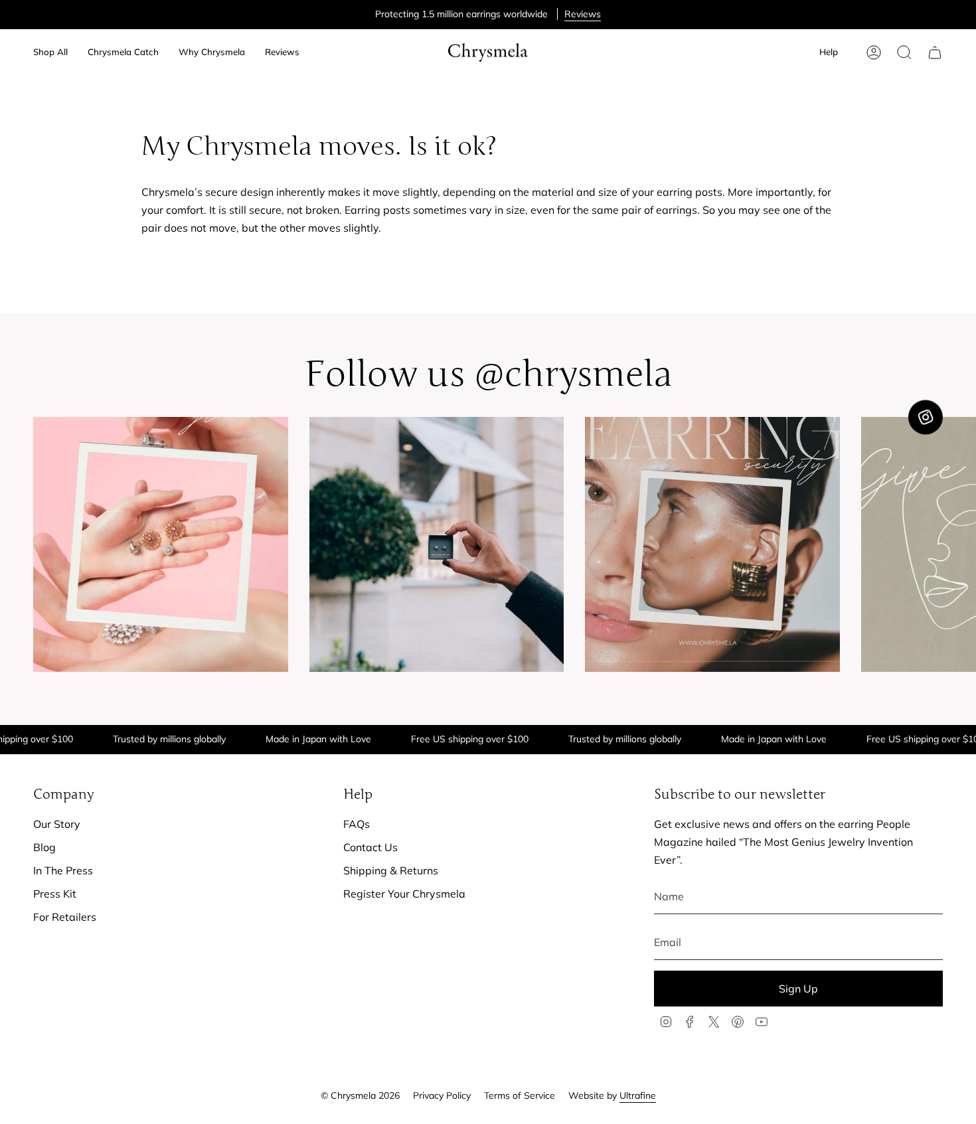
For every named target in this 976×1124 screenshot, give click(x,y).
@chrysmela (573, 374)
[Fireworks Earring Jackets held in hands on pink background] (160, 544)
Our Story (56, 824)
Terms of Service (519, 1095)
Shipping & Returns (390, 870)
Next (956, 544)
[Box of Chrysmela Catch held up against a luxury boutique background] (436, 544)
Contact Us (370, 847)
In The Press (63, 870)
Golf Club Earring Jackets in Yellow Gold (504, 14)
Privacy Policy (442, 1095)
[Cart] (935, 52)
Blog (44, 847)
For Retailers (64, 916)
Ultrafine (637, 1095)
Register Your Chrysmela (404, 893)
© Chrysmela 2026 (360, 1095)
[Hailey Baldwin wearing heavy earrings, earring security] (712, 544)
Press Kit (54, 893)
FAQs (356, 824)
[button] (50, 52)
